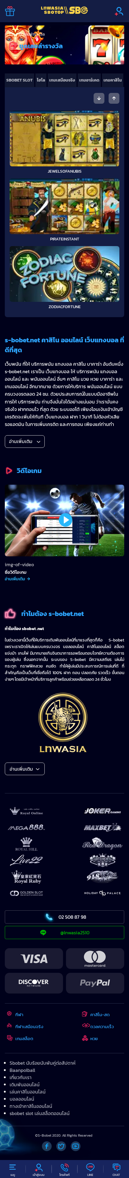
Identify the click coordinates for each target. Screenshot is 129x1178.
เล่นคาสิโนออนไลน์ (28, 1091)
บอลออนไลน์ (22, 1098)
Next (114, 98)
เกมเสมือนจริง (62, 80)
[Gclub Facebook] (47, 1146)
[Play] (65, 520)
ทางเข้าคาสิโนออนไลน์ (31, 1106)
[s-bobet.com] (64, 11)
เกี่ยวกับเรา (21, 1077)
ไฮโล (41, 80)
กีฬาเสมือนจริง (29, 1026)
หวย (94, 1038)
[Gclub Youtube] (75, 1146)
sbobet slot (19, 80)
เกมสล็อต (24, 1038)
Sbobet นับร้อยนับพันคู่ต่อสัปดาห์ (43, 1062)
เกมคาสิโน (113, 80)
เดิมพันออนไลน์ (25, 1084)
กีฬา (19, 1014)
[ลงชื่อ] (119, 11)
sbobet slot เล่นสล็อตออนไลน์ (40, 1113)
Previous (99, 98)
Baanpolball (22, 1070)
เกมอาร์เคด (89, 80)
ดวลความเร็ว (102, 1026)
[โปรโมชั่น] (10, 11)
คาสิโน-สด (100, 1014)
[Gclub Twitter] (61, 1146)
